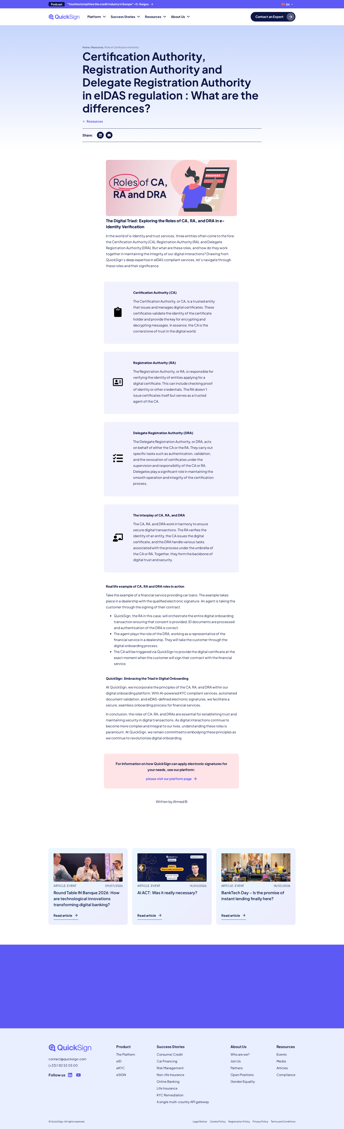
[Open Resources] (164, 17)
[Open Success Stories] (138, 17)
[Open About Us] (188, 17)
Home (85, 47)
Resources (97, 47)
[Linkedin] (70, 1075)
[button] (100, 135)
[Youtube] (78, 1075)
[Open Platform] (104, 17)
